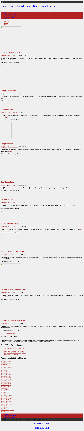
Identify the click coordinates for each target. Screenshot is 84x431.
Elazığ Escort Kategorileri (10, 14)
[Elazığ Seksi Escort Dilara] (7, 217)
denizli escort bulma (6, 401)
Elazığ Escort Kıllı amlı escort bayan (13, 320)
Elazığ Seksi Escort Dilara (9, 223)
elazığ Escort (10, 15)
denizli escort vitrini (6, 408)
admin (16, 55)
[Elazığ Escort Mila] (6, 137)
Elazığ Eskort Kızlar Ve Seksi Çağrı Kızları (15, 353)
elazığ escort (42, 427)
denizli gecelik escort (6, 380)
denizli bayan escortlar (6, 391)
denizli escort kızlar (6, 377)
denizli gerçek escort (6, 407)
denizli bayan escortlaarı (7, 393)
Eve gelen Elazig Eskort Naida (11, 52)
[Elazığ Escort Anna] (11, 176)
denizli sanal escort (5, 376)
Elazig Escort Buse (7, 199)
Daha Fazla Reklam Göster (8, 333)
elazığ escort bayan (42, 423)
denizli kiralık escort (6, 383)
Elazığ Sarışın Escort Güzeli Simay (12, 251)
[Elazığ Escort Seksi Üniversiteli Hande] (11, 283)
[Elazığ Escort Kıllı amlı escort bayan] (7, 314)
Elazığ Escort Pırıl (7, 109)
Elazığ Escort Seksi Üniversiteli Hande (13, 289)
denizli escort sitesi (5, 386)
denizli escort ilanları (6, 374)
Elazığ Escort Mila (7, 144)
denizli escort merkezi (6, 395)
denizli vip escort (5, 389)
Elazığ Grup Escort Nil (8, 90)
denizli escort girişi (5, 396)
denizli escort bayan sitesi (7, 410)
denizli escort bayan (6, 361)
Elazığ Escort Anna (7, 182)
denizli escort (4, 365)
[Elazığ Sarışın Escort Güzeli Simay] (7, 245)
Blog (5, 18)
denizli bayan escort (6, 363)
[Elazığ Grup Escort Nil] (11, 84)
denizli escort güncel (6, 398)
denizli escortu (4, 373)
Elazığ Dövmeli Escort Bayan (11, 350)
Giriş (13, 2)
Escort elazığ (10, 17)
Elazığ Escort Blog (9, 417)
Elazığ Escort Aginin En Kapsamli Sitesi (14, 351)
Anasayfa (6, 12)
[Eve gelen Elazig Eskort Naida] (11, 46)
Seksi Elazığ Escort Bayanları (11, 354)
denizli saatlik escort (6, 382)
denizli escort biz (5, 411)
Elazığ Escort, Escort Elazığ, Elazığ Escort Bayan (28, 5)
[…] (11, 59)
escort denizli (4, 364)
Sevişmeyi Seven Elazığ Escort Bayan (14, 348)
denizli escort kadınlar (6, 379)
